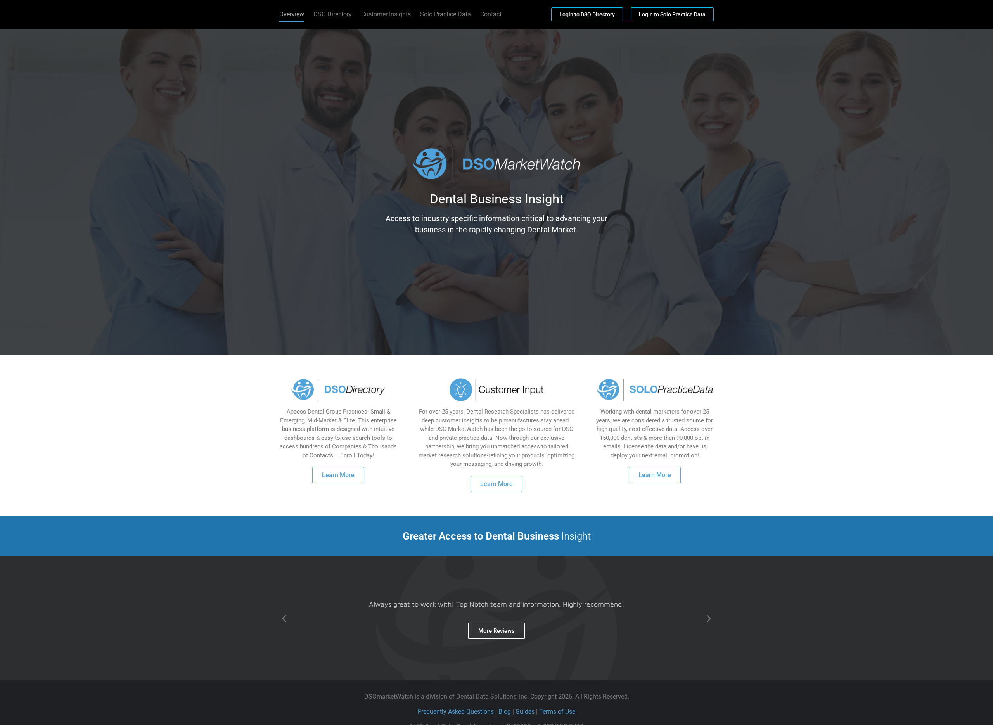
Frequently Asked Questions (456, 711)
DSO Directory (332, 14)
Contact (491, 14)
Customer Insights (386, 14)
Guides (525, 711)
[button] (284, 618)
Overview (291, 14)
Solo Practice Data (445, 14)
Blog (504, 711)
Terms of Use (557, 711)
